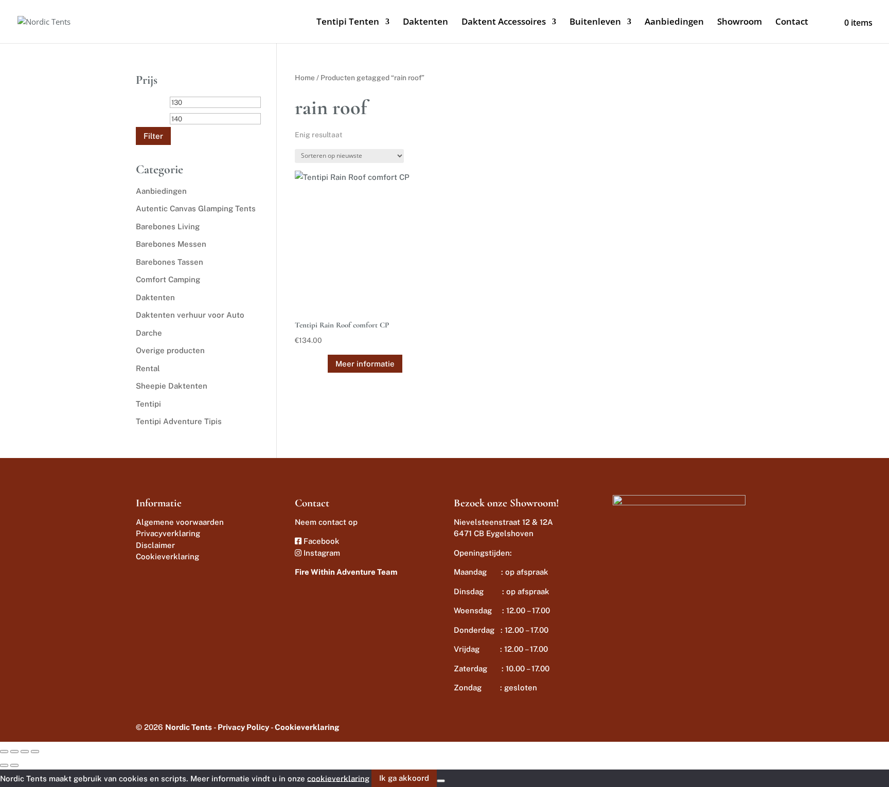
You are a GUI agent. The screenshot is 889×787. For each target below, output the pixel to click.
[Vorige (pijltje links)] (4, 765)
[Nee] (441, 780)
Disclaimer (155, 545)
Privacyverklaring (168, 533)
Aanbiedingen (674, 22)
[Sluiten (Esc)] (35, 751)
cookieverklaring (338, 778)
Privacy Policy (243, 727)
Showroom (739, 22)
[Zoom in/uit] (4, 751)
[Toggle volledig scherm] (14, 751)
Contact (791, 22)
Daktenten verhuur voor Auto (190, 314)
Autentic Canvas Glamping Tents (196, 208)
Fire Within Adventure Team (346, 572)
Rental (148, 368)
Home (305, 78)
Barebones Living (168, 226)
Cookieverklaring (167, 556)
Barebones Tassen (169, 262)
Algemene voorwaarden (180, 522)
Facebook (320, 541)
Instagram (320, 552)
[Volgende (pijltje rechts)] (14, 765)
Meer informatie (365, 363)
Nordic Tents (188, 727)
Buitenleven (595, 22)
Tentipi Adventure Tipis (179, 421)
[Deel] (25, 751)
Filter (153, 136)
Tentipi (148, 403)
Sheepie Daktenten (171, 385)
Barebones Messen (171, 244)
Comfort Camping (168, 279)
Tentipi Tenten (347, 22)
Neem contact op (326, 522)
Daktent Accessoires (503, 22)
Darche (149, 332)
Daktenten (425, 22)
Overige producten (170, 350)
